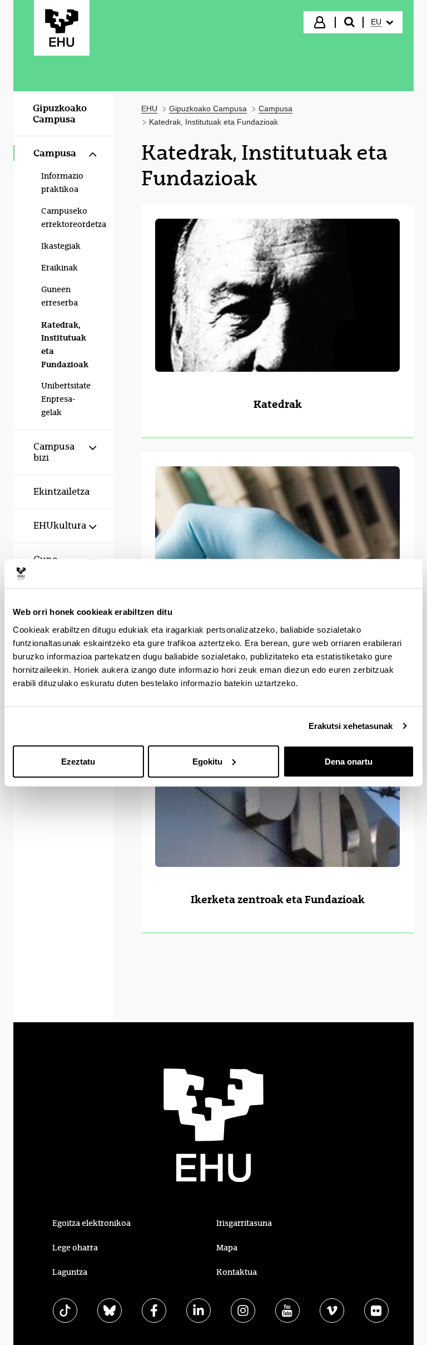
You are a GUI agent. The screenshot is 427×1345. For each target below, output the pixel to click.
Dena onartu (349, 761)
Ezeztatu (78, 761)
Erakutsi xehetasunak (351, 726)
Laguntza (69, 1272)
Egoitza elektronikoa (91, 1223)
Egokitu (207, 761)
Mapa (226, 1247)
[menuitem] (382, 22)
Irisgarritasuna (244, 1223)
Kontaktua (236, 1272)
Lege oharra (75, 1247)
